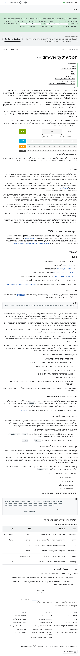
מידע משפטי (54, 646)
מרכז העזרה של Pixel (19, 619)
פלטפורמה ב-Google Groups (42, 629)
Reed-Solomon (30, 238)
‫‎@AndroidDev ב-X (45, 619)
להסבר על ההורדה (72, 622)
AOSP (76, 49)
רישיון (46, 646)
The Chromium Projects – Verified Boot (21, 284)
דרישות (75, 619)
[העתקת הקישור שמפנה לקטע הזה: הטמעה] (66, 252)
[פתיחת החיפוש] (29, 2)
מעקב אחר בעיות (20, 632)
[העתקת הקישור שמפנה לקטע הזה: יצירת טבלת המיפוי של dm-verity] (45, 397)
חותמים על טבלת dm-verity (63, 273)
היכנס (4, 2)
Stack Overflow (21, 629)
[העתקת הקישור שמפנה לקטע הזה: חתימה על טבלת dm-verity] (50, 416)
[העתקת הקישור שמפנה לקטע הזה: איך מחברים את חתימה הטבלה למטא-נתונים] (34, 446)
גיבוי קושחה (74, 629)
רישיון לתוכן (35, 600)
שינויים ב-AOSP (26, 26)
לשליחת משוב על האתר (28, 646)
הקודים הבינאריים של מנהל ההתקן (67, 632)
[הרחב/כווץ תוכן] (69, 64)
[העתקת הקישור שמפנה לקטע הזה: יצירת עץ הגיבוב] (61, 290)
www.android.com (19, 622)
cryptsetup (21, 295)
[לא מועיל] (4, 49)
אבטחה (63, 49)
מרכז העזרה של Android (18, 616)
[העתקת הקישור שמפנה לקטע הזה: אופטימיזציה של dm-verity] (51, 569)
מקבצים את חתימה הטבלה (63, 276)
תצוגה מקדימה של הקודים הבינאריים (66, 626)
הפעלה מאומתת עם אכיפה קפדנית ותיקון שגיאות (31, 243)
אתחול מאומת (63, 188)
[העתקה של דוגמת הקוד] (76, 303)
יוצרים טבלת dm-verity (65, 269)
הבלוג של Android (46, 622)
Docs (69, 49)
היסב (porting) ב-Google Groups (41, 637)
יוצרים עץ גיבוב (68, 265)
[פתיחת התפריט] (76, 2)
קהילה (62, 646)
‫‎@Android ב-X (47, 616)
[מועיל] (7, 49)
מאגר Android (73, 616)
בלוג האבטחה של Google (43, 626)
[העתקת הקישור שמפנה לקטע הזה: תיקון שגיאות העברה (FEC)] (44, 231)
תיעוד (75, 9)
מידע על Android (72, 646)
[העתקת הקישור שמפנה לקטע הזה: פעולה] (68, 169)
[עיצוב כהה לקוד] (73, 303)
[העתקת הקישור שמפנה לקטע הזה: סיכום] (70, 257)
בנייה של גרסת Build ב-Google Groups (42, 633)
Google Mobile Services (18, 626)
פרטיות (40, 646)
